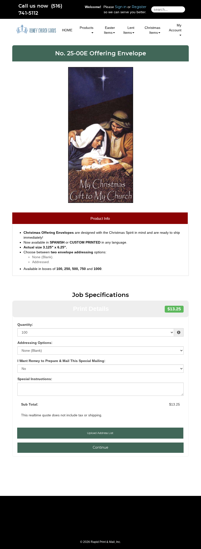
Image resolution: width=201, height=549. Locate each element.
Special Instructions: (34, 379)
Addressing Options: (34, 343)
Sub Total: (29, 404)
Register (139, 7)
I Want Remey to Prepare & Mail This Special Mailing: (61, 361)
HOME (67, 30)
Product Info (100, 218)
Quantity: (25, 325)
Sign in (120, 7)
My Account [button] (175, 27)
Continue (100, 447)
